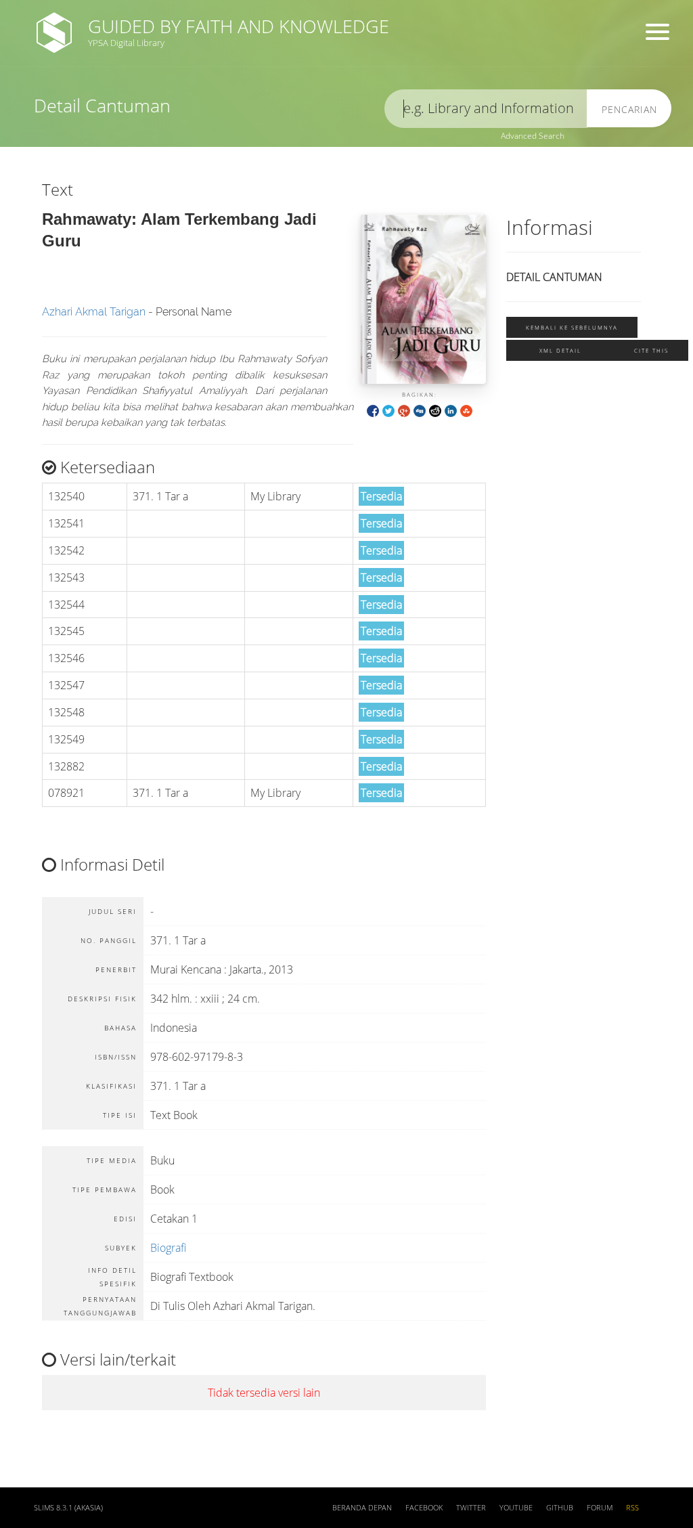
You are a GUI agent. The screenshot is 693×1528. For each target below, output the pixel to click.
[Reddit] (435, 410)
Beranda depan (362, 1507)
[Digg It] (419, 410)
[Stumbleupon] (466, 410)
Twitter (471, 1507)
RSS (632, 1507)
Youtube (516, 1507)
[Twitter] (388, 410)
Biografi (168, 1247)
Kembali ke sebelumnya (572, 327)
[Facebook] (373, 410)
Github (559, 1507)
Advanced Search (532, 135)
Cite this (651, 350)
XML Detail (560, 350)
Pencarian (629, 109)
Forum (599, 1507)
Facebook (424, 1507)
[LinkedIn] (451, 410)
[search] (485, 108)
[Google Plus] (404, 410)
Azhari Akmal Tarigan (94, 311)
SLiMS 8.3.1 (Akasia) (68, 1507)
